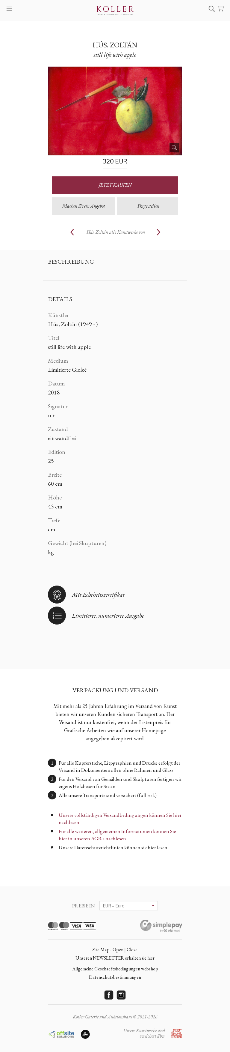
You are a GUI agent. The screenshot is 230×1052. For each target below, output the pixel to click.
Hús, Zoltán (115, 44)
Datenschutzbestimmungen (115, 977)
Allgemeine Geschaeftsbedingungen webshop (115, 969)
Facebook (109, 995)
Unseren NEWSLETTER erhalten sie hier (115, 958)
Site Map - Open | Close (115, 949)
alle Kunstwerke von (116, 232)
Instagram (121, 995)
